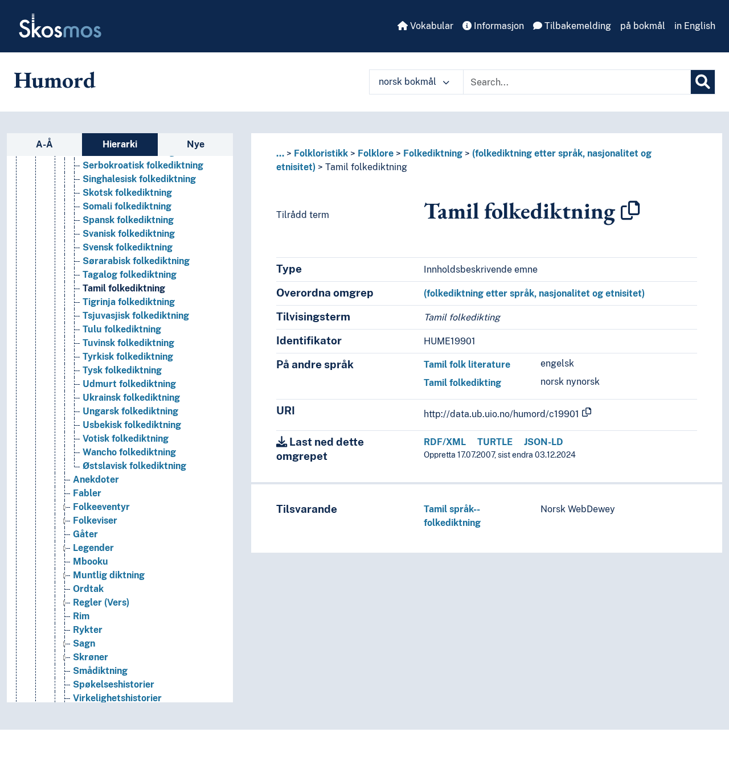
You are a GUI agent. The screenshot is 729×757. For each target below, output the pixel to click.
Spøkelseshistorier (113, 684)
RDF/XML (445, 442)
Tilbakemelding (576, 25)
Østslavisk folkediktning (134, 465)
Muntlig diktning (109, 575)
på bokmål (642, 25)
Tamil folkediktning (124, 288)
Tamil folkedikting (462, 382)
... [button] (280, 153)
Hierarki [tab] (120, 144)
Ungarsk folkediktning (130, 411)
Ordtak (88, 588)
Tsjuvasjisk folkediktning (136, 315)
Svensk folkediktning (128, 247)
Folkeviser (95, 520)
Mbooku (90, 561)
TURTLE (495, 442)
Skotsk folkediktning (127, 192)
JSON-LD (543, 442)
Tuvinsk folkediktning (128, 343)
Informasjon (498, 25)
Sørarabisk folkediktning (136, 261)
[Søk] (702, 81)
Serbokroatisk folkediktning (143, 165)
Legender (93, 547)
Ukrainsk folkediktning (131, 397)
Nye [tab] (195, 144)
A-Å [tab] (44, 144)
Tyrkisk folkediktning (128, 356)
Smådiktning (100, 670)
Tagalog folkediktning (130, 274)
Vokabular (430, 25)
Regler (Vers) (101, 602)
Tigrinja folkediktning (129, 302)
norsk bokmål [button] (409, 81)
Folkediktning (432, 153)
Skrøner (90, 657)
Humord (55, 79)
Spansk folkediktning (128, 220)
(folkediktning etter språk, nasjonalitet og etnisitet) (534, 293)
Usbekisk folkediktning (132, 424)
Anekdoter (96, 479)
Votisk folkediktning (126, 438)
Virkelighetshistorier (117, 698)
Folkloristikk (321, 153)
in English (694, 25)
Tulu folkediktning (122, 329)
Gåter (85, 534)
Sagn (84, 643)
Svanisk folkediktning (129, 233)
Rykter (88, 629)
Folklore (376, 153)
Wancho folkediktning (129, 452)
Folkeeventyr (101, 506)
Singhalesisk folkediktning (139, 179)
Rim (81, 616)
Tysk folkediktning (122, 370)
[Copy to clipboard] (630, 210)
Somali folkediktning (127, 206)
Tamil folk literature (467, 364)
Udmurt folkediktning (129, 383)
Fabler (87, 493)
